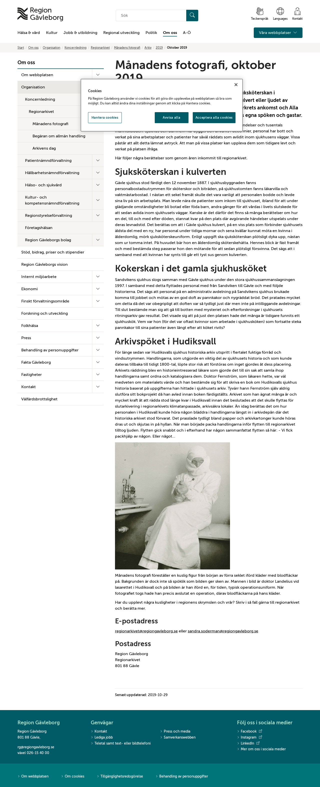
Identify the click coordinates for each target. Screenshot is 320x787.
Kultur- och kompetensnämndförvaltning (52, 200)
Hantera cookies (105, 117)
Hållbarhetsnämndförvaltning (52, 173)
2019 (159, 47)
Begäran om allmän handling (58, 136)
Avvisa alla (171, 117)
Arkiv (148, 47)
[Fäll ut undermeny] (98, 75)
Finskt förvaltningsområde (45, 301)
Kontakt (28, 387)
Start (21, 47)
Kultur (52, 32)
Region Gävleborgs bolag (48, 240)
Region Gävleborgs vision (44, 264)
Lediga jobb (103, 737)
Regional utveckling (121, 32)
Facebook (248, 731)
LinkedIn (247, 743)
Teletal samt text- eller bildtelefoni (122, 743)
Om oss (170, 32)
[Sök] (192, 15)
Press (26, 338)
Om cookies (74, 776)
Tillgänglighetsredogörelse (121, 776)
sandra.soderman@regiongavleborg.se (223, 631)
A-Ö (187, 32)
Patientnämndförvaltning (48, 160)
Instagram (248, 737)
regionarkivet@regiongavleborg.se (146, 631)
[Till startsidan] (40, 14)
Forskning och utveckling (44, 313)
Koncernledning (75, 47)
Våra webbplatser (275, 32)
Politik (151, 32)
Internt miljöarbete (38, 276)
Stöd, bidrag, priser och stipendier (52, 252)
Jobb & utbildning (80, 32)
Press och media (177, 731)
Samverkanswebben (180, 737)
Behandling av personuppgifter (49, 350)
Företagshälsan (38, 228)
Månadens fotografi (127, 47)
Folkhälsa (29, 325)
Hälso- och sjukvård (43, 185)
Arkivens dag (44, 148)
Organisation (51, 47)
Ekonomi (29, 289)
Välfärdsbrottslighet (39, 399)
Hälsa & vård (29, 32)
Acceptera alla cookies (214, 117)
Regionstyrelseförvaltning (48, 215)
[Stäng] (236, 84)
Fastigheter (31, 374)
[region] (161, 105)
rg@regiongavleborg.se (36, 747)
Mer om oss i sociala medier (263, 749)
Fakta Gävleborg (36, 362)
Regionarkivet (100, 47)
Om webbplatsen (37, 75)
